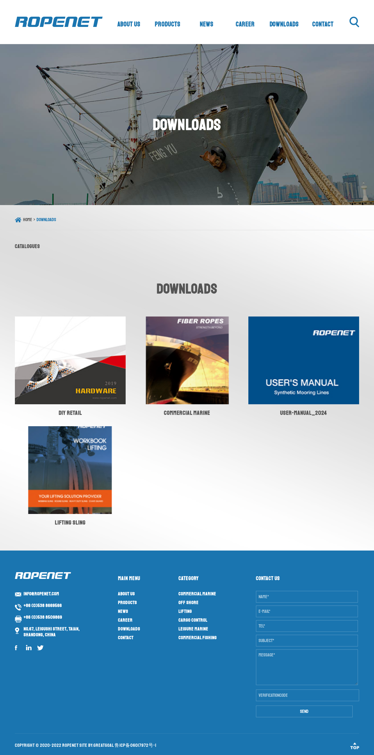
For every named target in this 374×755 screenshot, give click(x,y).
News (207, 24)
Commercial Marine (197, 594)
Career (245, 24)
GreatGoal (104, 745)
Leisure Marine (193, 629)
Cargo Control (193, 620)
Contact (323, 24)
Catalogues (27, 246)
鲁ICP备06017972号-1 (135, 745)
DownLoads (46, 220)
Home (27, 220)
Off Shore (189, 603)
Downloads (284, 24)
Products (168, 24)
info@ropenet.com (41, 594)
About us (129, 24)
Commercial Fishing (198, 638)
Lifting (185, 611)
